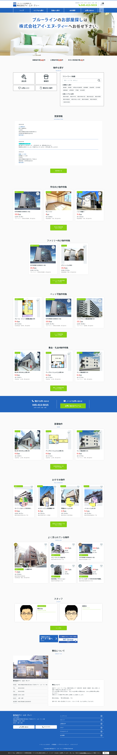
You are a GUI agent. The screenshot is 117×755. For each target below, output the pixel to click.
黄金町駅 (92, 87)
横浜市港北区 (90, 96)
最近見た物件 (48, 88)
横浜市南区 (66, 96)
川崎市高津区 (66, 102)
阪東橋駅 (86, 87)
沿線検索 (28, 76)
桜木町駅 (82, 90)
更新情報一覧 (58, 170)
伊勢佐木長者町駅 (77, 87)
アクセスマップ (64, 731)
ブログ (61, 727)
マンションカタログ (45, 744)
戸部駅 (77, 90)
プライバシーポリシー (64, 744)
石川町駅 (98, 87)
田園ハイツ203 (22, 154)
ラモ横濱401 (22, 126)
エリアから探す (39, 10)
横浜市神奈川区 (81, 96)
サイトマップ (74, 744)
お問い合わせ (89, 10)
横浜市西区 (98, 96)
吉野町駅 (71, 90)
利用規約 (54, 744)
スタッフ (62, 719)
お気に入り (25, 88)
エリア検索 (19, 76)
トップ (22, 10)
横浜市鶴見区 (93, 99)
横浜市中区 (73, 96)
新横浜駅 (65, 90)
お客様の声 (63, 723)
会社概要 (72, 10)
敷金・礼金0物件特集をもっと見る (58, 388)
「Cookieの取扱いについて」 (85, 753)
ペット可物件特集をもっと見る (58, 334)
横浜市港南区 (85, 99)
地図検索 (23, 80)
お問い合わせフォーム (73, 406)
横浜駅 (65, 87)
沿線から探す (55, 10)
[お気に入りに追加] (37, 193)
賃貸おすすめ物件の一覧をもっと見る (58, 524)
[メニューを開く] (101, 10)
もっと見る (58, 628)
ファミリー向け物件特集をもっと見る (58, 281)
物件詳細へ (21, 135)
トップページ (63, 716)
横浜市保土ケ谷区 (75, 99)
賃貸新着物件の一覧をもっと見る (58, 466)
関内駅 (69, 87)
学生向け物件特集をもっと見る (58, 227)
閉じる (106, 753)
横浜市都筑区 (66, 99)
